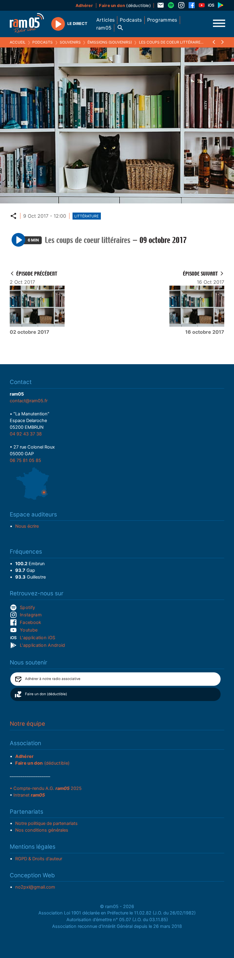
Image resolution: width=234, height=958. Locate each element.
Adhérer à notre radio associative (52, 679)
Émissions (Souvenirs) (109, 42)
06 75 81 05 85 (25, 460)
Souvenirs (70, 42)
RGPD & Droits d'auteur (38, 858)
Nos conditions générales (41, 830)
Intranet (29, 795)
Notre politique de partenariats (46, 823)
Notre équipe (27, 723)
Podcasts (42, 42)
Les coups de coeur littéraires (171, 42)
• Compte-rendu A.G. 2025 (46, 788)
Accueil (18, 42)
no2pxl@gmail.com (35, 887)
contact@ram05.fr (29, 400)
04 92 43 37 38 (26, 434)
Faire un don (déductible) (46, 694)
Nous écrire (27, 526)
